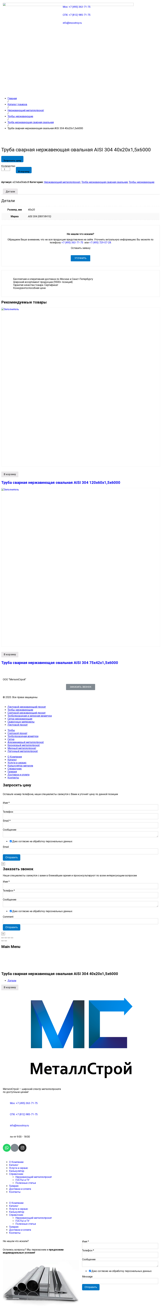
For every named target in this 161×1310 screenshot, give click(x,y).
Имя (6, 802)
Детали (10, 191)
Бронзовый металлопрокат (24, 745)
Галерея (12, 771)
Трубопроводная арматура (23, 736)
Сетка (11, 739)
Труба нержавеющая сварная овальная (104, 182)
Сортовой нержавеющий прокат (27, 712)
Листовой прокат (18, 724)
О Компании (15, 756)
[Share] (5, 937)
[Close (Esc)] (2, 937)
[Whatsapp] (7, 1148)
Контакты (13, 777)
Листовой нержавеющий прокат (27, 706)
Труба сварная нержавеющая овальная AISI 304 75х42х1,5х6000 (59, 663)
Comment (8, 916)
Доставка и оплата (18, 774)
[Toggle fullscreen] (9, 937)
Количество (8, 166)
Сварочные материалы (21, 721)
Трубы (11, 730)
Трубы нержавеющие (141, 182)
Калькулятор (16, 1170)
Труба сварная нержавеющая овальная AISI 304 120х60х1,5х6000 (60, 482)
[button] (80, 258)
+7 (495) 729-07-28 (100, 242)
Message (87, 1276)
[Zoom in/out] (12, 937)
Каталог (12, 759)
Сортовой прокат (17, 733)
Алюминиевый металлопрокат (26, 742)
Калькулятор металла (20, 765)
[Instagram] (22, 1148)
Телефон (8, 811)
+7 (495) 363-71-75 (72, 242)
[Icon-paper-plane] (15, 1148)
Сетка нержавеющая (20, 718)
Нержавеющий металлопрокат (62, 182)
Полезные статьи (25, 1182)
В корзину (23, 171)
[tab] (10, 191)
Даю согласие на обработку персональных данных (42, 841)
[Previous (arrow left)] (2, 940)
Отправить (11, 857)
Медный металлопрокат (22, 748)
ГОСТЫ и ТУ (22, 1179)
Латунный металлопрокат (23, 751)
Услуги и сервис (17, 762)
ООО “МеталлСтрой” (14, 679)
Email (7, 820)
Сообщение (9, 829)
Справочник (15, 768)
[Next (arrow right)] (5, 940)
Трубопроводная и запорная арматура (30, 715)
